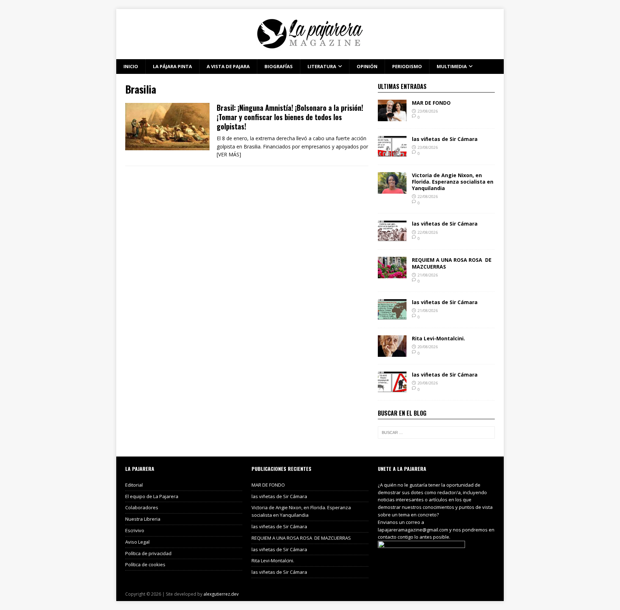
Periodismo (407, 66)
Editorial (134, 485)
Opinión (367, 66)
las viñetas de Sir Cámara (445, 139)
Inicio (130, 66)
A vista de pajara (228, 66)
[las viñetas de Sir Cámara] (392, 153)
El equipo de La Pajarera (151, 496)
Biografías (278, 66)
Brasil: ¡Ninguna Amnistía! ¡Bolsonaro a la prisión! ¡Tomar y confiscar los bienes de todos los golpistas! (290, 117)
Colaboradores (141, 507)
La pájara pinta (172, 66)
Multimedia (452, 66)
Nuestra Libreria (142, 519)
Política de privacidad (148, 553)
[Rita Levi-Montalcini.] (392, 352)
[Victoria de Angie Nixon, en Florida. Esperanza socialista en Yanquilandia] (392, 189)
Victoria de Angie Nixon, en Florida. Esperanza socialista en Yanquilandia (452, 181)
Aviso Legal (137, 542)
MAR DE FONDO (431, 102)
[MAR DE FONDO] (392, 116)
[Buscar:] (436, 432)
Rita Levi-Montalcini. (438, 338)
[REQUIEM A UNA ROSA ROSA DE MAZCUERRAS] (392, 274)
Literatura (321, 66)
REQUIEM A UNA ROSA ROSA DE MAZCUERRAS (452, 263)
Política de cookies (145, 564)
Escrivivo (134, 530)
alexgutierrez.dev (221, 594)
